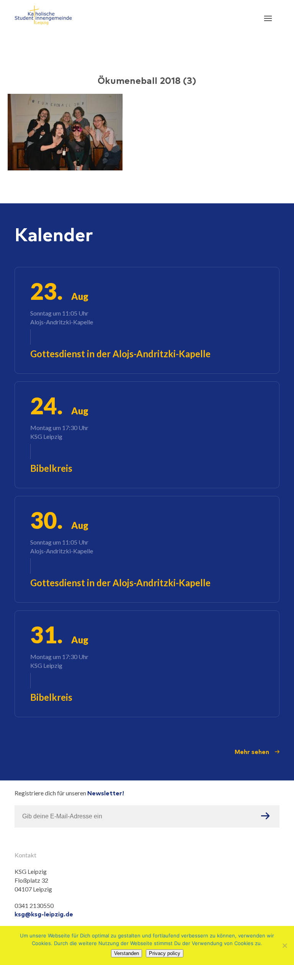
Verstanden (126, 953)
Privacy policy (164, 953)
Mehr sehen (252, 752)
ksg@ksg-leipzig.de (44, 914)
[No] (284, 945)
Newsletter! (105, 793)
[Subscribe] (265, 816)
